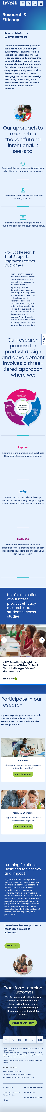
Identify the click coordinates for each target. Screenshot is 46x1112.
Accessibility (8, 1087)
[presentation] (4, 640)
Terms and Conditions (33, 1097)
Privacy (6, 1100)
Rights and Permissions (33, 1087)
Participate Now (23, 774)
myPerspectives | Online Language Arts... (17, 1074)
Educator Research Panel (12, 1071)
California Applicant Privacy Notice (11, 1093)
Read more (8, 678)
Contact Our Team (23, 1022)
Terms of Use (29, 1092)
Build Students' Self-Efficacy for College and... (19, 1077)
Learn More (12, 945)
